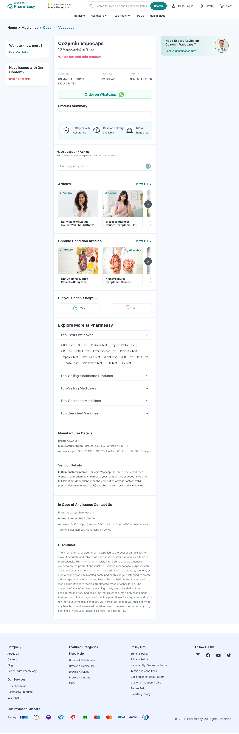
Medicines (29, 27)
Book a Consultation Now (181, 50)
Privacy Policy (139, 659)
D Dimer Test (99, 345)
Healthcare (97, 15)
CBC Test (67, 345)
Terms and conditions (144, 670)
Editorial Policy (139, 653)
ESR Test (82, 345)
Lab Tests (120, 15)
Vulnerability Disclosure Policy (149, 665)
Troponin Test (69, 357)
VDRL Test (127, 357)
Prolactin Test (128, 351)
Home (12, 27)
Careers (12, 659)
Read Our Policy (19, 52)
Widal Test (110, 357)
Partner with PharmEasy (22, 670)
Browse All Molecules (81, 665)
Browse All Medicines (82, 660)
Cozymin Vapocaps (58, 27)
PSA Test (142, 357)
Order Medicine (16, 686)
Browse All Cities (79, 671)
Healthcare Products (19, 691)
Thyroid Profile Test (123, 345)
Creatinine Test (91, 357)
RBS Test (111, 362)
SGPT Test (82, 351)
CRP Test (66, 351)
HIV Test (126, 362)
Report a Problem (19, 78)
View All (142, 184)
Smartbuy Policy (141, 694)
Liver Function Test (104, 351)
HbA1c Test (71, 362)
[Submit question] (148, 166)
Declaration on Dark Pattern (147, 676)
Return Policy (139, 688)
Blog (10, 665)
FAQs (72, 683)
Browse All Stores (79, 677)
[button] (126, 5)
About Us (13, 653)
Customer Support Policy (146, 682)
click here (99, 610)
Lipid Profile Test (92, 362)
